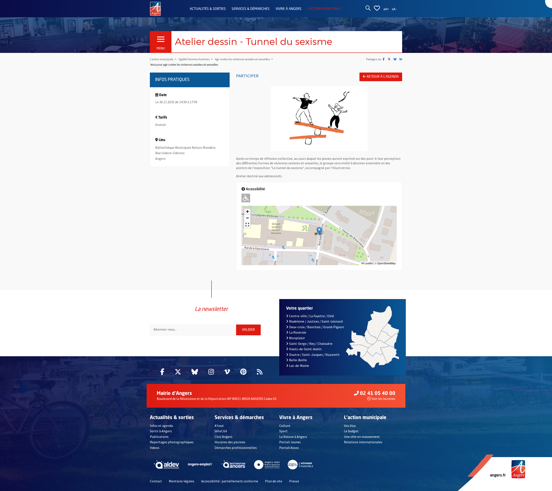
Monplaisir (297, 338)
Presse (294, 481)
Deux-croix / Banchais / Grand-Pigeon (316, 327)
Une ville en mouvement (362, 436)
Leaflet (368, 263)
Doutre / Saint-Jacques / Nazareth (314, 354)
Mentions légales (181, 481)
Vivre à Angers (288, 9)
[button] (319, 231)
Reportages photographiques (172, 442)
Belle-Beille (298, 360)
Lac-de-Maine (299, 365)
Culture (284, 425)
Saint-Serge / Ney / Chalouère (310, 343)
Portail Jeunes (290, 442)
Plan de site (273, 481)
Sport (283, 431)
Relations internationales (363, 442)
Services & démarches (251, 9)
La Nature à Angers (293, 436)
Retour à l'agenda (383, 77)
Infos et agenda (161, 425)
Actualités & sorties (208, 9)
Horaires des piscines (230, 442)
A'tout (219, 425)
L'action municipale (324, 9)
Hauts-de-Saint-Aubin (305, 349)
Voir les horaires (383, 398)
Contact (156, 481)
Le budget (351, 431)
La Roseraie (297, 332)
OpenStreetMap (386, 263)
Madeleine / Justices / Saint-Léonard (316, 321)
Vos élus (350, 425)
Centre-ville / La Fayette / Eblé (311, 316)
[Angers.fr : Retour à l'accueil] (155, 8)
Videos (154, 447)
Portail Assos (289, 447)
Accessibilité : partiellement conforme (229, 481)
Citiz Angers (223, 436)
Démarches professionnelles (236, 447)
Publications (159, 436)
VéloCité (221, 431)
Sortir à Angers (161, 431)
